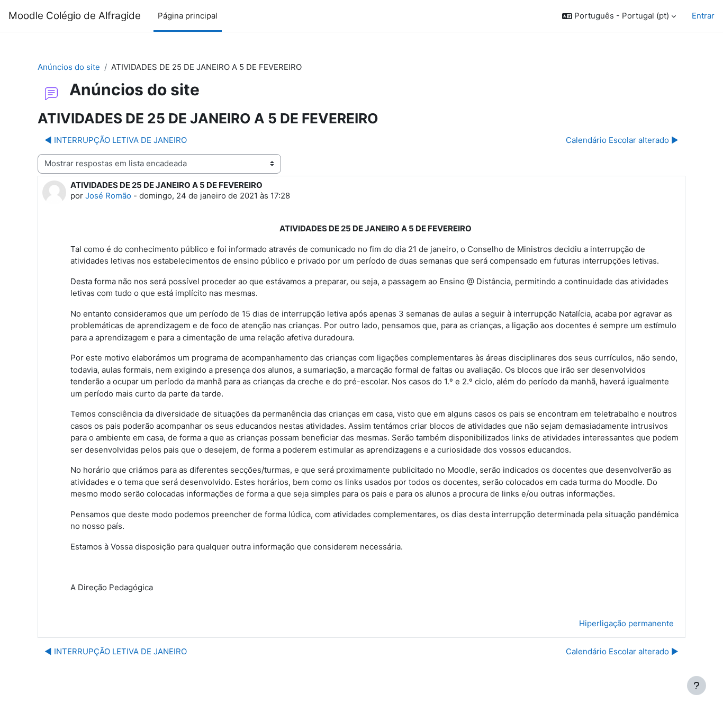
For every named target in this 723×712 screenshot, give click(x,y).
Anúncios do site (69, 67)
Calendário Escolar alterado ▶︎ (622, 140)
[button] (619, 16)
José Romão (108, 196)
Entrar (703, 16)
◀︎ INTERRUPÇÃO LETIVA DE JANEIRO (115, 140)
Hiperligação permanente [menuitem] (626, 623)
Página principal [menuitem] (188, 16)
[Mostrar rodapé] (696, 685)
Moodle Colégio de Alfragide (74, 16)
